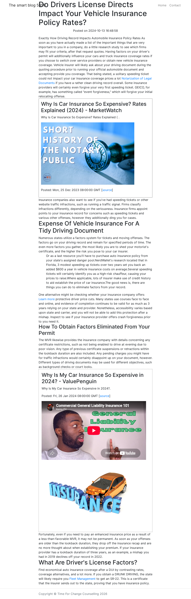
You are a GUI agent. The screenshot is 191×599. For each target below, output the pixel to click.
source (107, 190)
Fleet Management (82, 579)
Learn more (47, 299)
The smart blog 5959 (27, 5)
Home (162, 5)
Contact (175, 5)
